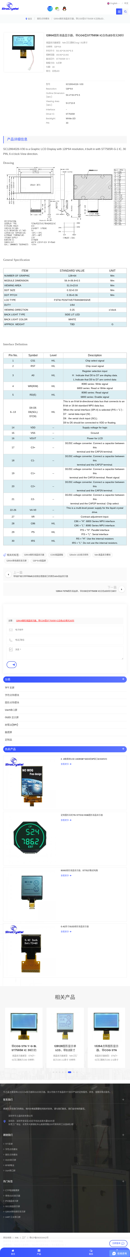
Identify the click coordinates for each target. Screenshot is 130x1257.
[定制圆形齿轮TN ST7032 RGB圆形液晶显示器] (32, 839)
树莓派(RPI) (11, 725)
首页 (30, 19)
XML (17, 1237)
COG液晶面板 (56, 555)
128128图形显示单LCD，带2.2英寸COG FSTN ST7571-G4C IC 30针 (24, 1048)
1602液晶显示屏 (12, 1206)
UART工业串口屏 (12, 1217)
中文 (126, 3)
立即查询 (116, 1243)
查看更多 (65, 764)
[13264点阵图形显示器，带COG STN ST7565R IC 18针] (65, 1026)
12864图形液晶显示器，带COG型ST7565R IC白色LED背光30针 (45, 620)
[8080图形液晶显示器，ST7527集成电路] (32, 894)
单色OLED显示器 (12, 1196)
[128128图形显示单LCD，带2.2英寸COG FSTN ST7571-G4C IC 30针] (23, 1026)
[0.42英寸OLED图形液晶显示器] (32, 950)
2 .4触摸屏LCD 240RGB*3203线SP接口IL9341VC (84, 759)
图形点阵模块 (43, 18)
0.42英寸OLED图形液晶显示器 (75, 926)
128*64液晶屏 (39, 560)
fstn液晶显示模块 (103, 555)
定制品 (8, 740)
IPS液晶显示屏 (11, 1201)
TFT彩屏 (9, 1144)
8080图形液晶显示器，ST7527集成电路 (79, 870)
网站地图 (7, 1237)
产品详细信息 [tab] (17, 140)
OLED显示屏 (10, 1160)
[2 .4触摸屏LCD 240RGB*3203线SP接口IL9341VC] (32, 783)
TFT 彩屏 (9, 688)
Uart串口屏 (11, 710)
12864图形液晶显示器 (34, 555)
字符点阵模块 (12, 695)
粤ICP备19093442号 (39, 1237)
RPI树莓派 (9, 1165)
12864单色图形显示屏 (16, 560)
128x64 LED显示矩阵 (78, 555)
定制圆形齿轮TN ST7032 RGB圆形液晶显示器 (82, 815)
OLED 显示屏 (12, 717)
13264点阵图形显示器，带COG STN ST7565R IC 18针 (65, 1048)
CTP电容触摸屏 (12, 1190)
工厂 (24, 1237)
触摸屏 (8, 732)
